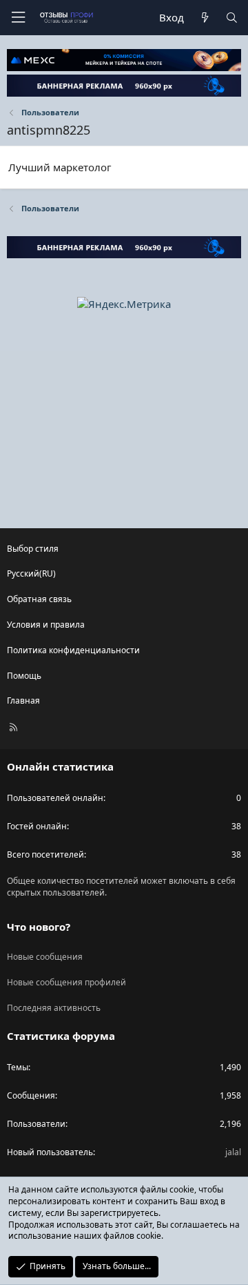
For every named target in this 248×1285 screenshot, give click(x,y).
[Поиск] (231, 17)
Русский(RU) (31, 573)
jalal (233, 1152)
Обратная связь (39, 599)
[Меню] (18, 17)
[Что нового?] (204, 17)
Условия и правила (46, 624)
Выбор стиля (33, 548)
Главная (23, 700)
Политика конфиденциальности (73, 650)
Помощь (24, 676)
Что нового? (38, 927)
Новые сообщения (45, 957)
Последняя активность (54, 1008)
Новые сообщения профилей (66, 982)
